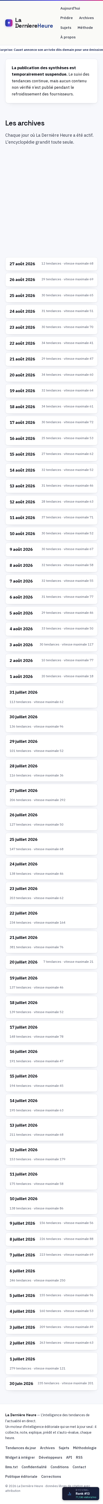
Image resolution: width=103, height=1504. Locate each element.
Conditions (60, 1467)
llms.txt (11, 1467)
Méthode (85, 27)
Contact (79, 1467)
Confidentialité (34, 1467)
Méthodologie (85, 1448)
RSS (79, 1457)
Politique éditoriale (21, 1476)
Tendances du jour (20, 1448)
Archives (86, 18)
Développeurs (50, 1457)
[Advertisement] (51, 202)
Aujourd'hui (70, 8)
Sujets (65, 27)
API (69, 1457)
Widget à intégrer (20, 1457)
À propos (68, 37)
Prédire (66, 18)
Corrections (51, 1476)
